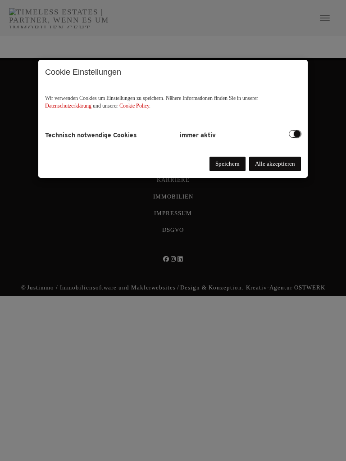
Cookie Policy (134, 106)
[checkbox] (295, 134)
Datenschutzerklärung (68, 106)
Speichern (227, 163)
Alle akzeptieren (275, 163)
